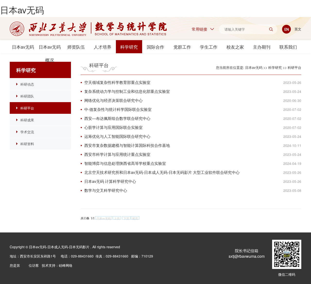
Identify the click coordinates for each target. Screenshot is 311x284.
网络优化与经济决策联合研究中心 (115, 100)
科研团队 (27, 96)
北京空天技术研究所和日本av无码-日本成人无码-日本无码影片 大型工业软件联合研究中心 (163, 172)
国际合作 (155, 47)
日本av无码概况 (50, 48)
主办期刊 (261, 47)
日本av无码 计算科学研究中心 (112, 181)
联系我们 (288, 47)
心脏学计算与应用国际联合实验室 (115, 127)
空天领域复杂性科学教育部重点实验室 (119, 82)
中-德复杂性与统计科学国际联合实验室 (120, 109)
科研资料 (27, 143)
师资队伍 (76, 47)
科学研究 (129, 47)
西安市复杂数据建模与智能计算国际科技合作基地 (129, 145)
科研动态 (27, 84)
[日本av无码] (88, 28)
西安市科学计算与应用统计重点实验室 (119, 154)
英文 (297, 29)
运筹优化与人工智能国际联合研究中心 (119, 136)
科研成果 (27, 119)
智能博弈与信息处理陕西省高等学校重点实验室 (127, 163)
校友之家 (235, 47)
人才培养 (102, 47)
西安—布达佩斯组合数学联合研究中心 (119, 118)
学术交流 (27, 131)
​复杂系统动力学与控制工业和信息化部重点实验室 (129, 91)
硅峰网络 (65, 265)
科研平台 (27, 108)
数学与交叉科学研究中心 (107, 190)
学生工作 (208, 47)
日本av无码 (22, 9)
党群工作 (182, 47)
